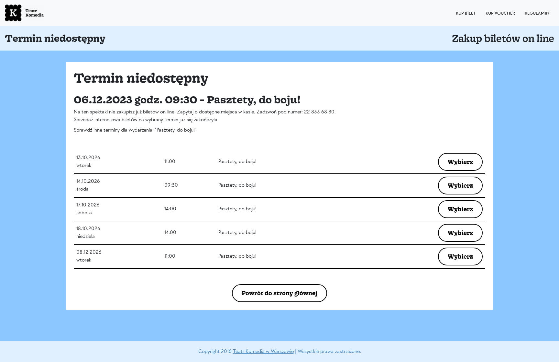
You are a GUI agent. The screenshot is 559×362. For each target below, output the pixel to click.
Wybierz (460, 161)
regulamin (537, 13)
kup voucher (500, 13)
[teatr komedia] (39, 13)
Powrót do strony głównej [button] (279, 293)
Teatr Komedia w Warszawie (263, 351)
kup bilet (466, 13)
